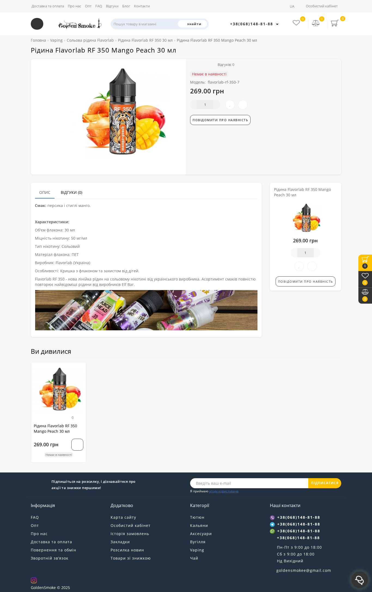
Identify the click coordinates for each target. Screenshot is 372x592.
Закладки (120, 541)
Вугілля (198, 541)
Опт (88, 6)
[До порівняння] (80, 378)
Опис (44, 192)
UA (292, 6)
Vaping (197, 550)
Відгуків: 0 (225, 64)
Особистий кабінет (322, 6)
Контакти (142, 6)
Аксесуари (201, 533)
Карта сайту (123, 517)
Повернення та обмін (53, 550)
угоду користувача (224, 491)
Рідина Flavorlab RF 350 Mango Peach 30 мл (55, 428)
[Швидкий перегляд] (79, 387)
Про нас (74, 6)
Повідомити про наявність (220, 120)
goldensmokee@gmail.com (303, 570)
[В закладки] (80, 368)
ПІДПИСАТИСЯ (325, 483)
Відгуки (112, 6)
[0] (316, 23)
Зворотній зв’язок (49, 558)
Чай (194, 558)
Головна (38, 40)
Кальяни (199, 525)
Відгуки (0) (71, 192)
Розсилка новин (127, 550)
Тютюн (197, 517)
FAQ (98, 6)
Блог (126, 6)
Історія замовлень (130, 533)
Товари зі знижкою (131, 558)
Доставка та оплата (48, 6)
